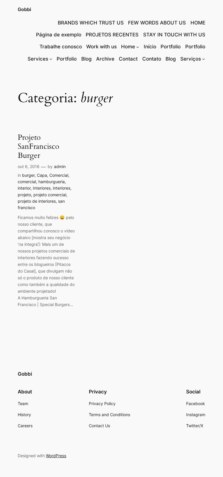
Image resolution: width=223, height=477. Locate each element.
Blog (86, 59)
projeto (24, 194)
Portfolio (171, 47)
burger (28, 175)
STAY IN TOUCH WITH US (174, 35)
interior (24, 188)
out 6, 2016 (28, 166)
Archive (105, 59)
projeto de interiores (37, 201)
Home (128, 47)
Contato (151, 59)
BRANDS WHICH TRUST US (91, 23)
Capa (42, 175)
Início (150, 47)
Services (38, 59)
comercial (27, 181)
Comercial (58, 175)
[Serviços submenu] (203, 58)
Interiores (42, 188)
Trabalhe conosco (60, 47)
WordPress (56, 455)
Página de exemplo (58, 35)
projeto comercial (49, 194)
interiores (61, 188)
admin (60, 166)
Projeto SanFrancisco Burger (38, 146)
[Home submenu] (137, 46)
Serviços (190, 59)
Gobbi (24, 9)
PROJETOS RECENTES (112, 35)
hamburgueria (51, 181)
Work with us (101, 47)
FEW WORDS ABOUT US (157, 23)
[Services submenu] (50, 58)
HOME (197, 23)
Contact (128, 59)
